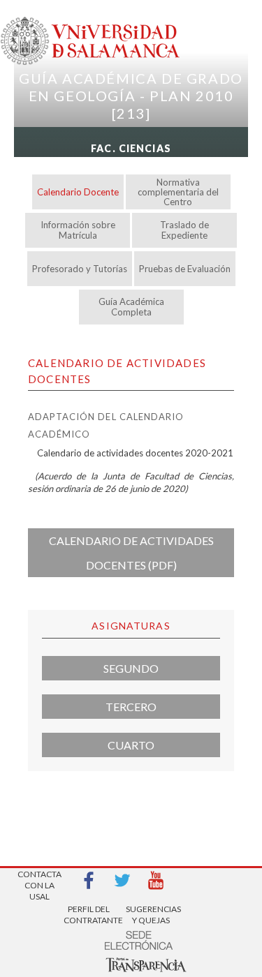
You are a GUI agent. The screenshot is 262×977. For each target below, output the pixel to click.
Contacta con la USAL (39, 881)
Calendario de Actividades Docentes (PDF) (131, 553)
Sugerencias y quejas (151, 914)
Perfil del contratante (89, 914)
